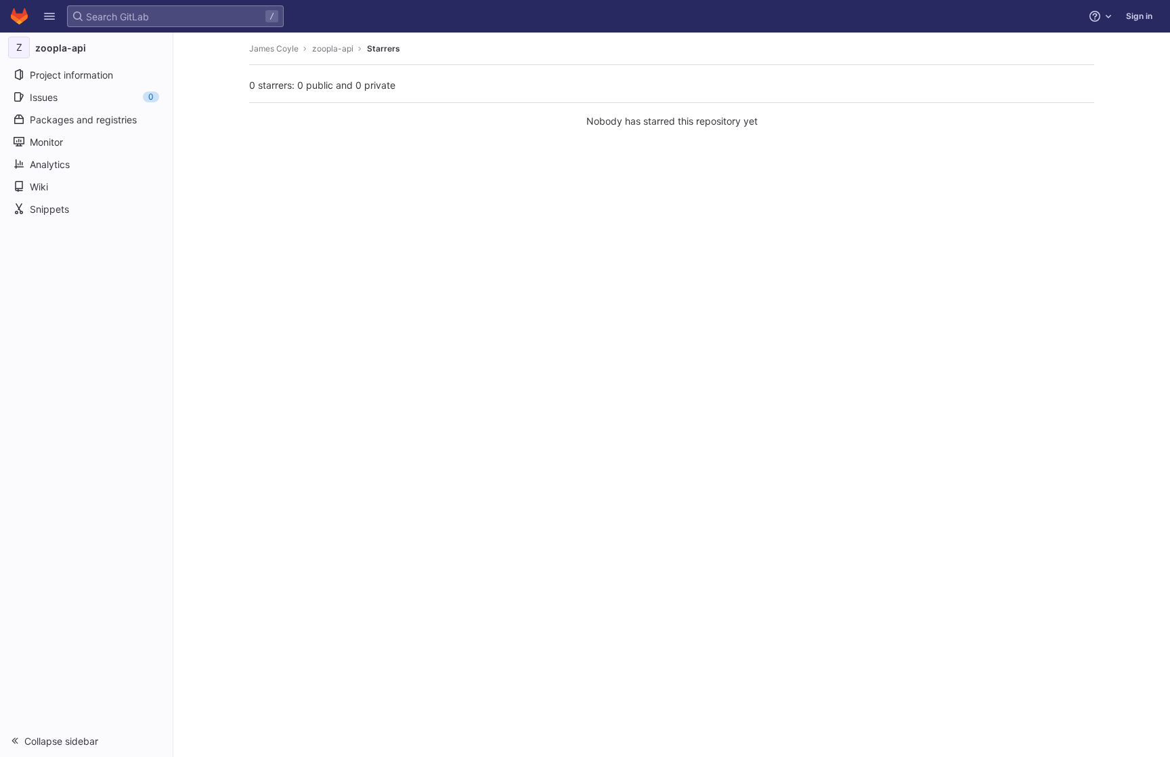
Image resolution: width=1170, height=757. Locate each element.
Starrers (383, 48)
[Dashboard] (19, 16)
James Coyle (274, 48)
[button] (49, 16)
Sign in (1139, 16)
